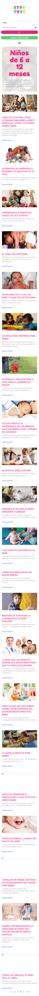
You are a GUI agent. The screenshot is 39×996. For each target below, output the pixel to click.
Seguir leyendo (7, 140)
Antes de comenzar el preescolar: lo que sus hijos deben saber (19, 797)
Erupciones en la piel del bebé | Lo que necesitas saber (19, 296)
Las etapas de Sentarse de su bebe (18, 552)
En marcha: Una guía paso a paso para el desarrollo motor (17, 382)
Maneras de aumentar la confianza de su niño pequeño (16, 618)
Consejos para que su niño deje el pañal (17, 976)
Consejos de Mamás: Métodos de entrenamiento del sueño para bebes (19, 882)
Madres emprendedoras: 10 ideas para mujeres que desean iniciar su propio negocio (17, 930)
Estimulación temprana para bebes (19, 337)
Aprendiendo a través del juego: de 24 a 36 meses (17, 214)
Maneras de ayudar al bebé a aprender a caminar (18, 510)
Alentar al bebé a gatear (16, 470)
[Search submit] (19, 32)
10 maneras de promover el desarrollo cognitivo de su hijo (18, 171)
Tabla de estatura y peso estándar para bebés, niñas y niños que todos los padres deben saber (18, 121)
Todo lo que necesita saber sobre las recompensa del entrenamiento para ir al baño (18, 710)
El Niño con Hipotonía (15, 254)
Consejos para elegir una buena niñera (17, 574)
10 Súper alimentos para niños (16, 754)
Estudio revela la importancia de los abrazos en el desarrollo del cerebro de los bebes (19, 427)
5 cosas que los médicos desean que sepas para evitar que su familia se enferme (19, 662)
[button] (19, 43)
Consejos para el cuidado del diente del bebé (19, 840)
